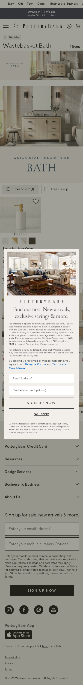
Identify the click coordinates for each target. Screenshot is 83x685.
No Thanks (41, 414)
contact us (53, 344)
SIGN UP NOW (41, 403)
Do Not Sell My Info (21, 429)
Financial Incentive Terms (36, 426)
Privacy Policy (35, 364)
